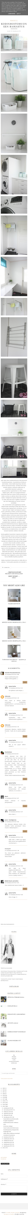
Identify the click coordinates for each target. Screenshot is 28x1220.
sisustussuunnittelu (14, 1061)
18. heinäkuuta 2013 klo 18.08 (12, 674)
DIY (14, 1055)
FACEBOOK (3, 1159)
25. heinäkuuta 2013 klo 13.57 (16, 811)
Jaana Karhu (12, 686)
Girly (4, 1124)
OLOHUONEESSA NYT (14, 1040)
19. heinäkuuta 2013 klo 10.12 (16, 688)
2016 (4, 1101)
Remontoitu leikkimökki (16, 1014)
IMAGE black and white (11, 881)
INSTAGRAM (4, 1157)
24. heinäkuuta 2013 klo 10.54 (12, 882)
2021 (4, 1092)
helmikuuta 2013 (8, 1144)
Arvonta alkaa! (13, 1023)
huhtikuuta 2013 (8, 1140)
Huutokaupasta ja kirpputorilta (11, 1129)
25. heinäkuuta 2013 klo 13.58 (16, 837)
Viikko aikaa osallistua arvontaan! (11, 1133)
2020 (4, 1093)
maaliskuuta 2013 (8, 1142)
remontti (14, 20)
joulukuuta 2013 (8, 1108)
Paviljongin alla (7, 1131)
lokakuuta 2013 (7, 1111)
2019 (4, 1095)
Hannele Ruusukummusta (12, 672)
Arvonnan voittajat (7, 1126)
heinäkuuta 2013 (8, 1117)
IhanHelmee (8, 752)
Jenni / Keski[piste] (10, 820)
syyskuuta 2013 (8, 1113)
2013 (4, 1106)
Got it (19, 13)
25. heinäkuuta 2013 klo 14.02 (16, 866)
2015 (4, 1102)
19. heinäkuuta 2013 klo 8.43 (11, 753)
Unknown (7, 696)
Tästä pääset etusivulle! (7, 1078)
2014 (4, 1104)
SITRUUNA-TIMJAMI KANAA (16, 997)
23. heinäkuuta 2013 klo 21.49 (12, 850)
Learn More (11, 13)
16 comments (6, 567)
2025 (4, 1088)
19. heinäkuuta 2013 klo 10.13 (16, 784)
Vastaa (25, 682)
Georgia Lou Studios (9, 1214)
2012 (4, 1147)
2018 (4, 1097)
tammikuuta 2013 (8, 1146)
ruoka (14, 1059)
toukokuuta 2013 (8, 1138)
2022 (4, 1090)
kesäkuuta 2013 (8, 1137)
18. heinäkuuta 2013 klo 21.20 (12, 698)
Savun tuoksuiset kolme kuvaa (10, 1128)
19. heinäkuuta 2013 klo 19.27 (12, 798)
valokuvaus (14, 1063)
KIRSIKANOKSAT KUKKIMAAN (17, 1032)
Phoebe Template (15, 1212)
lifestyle (14, 1056)
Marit (6, 796)
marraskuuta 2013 (8, 1110)
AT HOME (8, 1212)
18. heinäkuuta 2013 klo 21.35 (12, 726)
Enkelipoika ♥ (12, 1006)
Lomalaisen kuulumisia (9, 1135)
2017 (4, 1099)
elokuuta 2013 (7, 1115)
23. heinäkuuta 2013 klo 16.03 (12, 821)
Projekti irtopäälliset (8, 1120)
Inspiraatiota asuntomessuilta (10, 1119)
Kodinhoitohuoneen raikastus (10, 1122)
